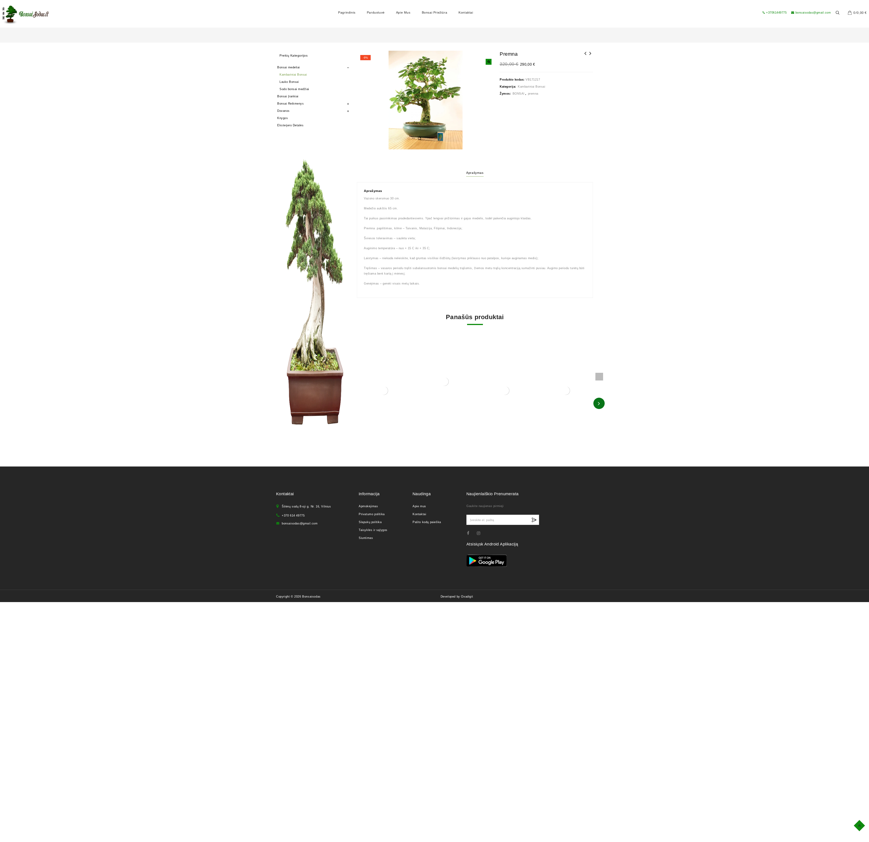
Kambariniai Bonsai (531, 86)
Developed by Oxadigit (457, 596)
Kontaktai (465, 12)
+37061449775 (776, 12)
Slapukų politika (370, 522)
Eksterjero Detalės (290, 125)
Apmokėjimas (368, 506)
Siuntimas (366, 538)
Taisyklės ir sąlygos (373, 530)
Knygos (282, 118)
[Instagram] (481, 533)
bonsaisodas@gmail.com (813, 12)
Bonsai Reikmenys (290, 103)
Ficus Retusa (590, 56)
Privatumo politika (372, 514)
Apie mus (403, 12)
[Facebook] (471, 533)
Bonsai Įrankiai (287, 96)
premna (533, 93)
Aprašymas (474, 173)
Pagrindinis (347, 12)
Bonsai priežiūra (434, 12)
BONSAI (519, 93)
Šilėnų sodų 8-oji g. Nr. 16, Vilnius (306, 506)
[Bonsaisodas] (25, 14)
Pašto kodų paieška (427, 522)
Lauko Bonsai (289, 82)
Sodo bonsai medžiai (294, 89)
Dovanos (283, 110)
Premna (585, 56)
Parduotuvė (376, 12)
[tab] (474, 173)
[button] (489, 62)
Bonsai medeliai (288, 67)
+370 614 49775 (293, 515)
